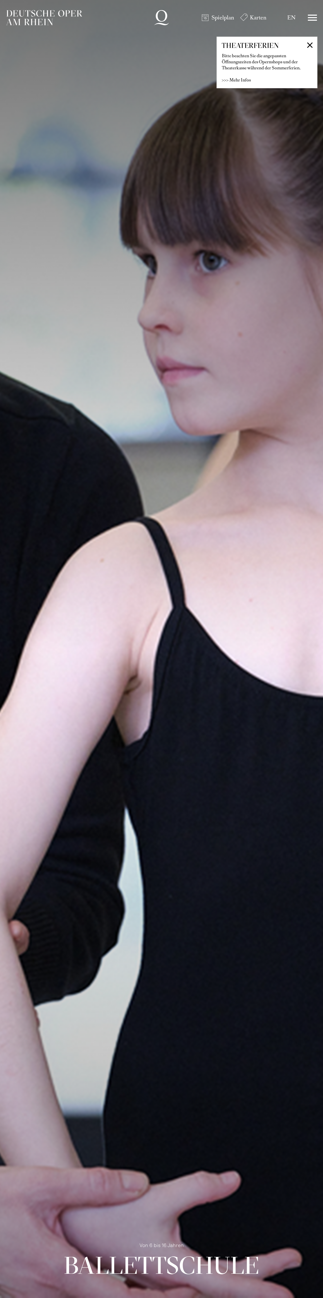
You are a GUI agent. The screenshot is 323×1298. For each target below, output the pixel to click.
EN (291, 17)
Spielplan (222, 17)
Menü (312, 18)
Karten (258, 17)
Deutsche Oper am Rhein (44, 17)
